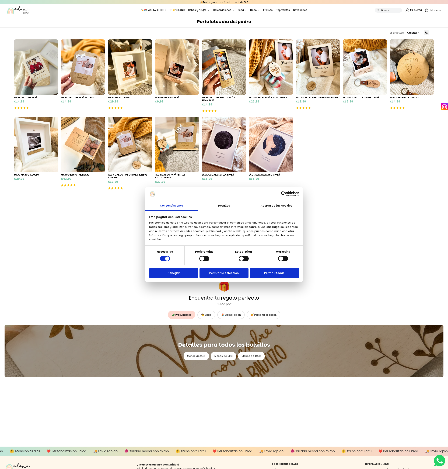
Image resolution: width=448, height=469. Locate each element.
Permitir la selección (224, 273)
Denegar (174, 273)
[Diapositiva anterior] (19, 67)
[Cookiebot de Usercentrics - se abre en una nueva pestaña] (283, 194)
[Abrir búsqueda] (388, 10)
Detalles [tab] (224, 205)
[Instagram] (444, 106)
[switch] (204, 258)
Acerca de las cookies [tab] (276, 205)
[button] (413, 33)
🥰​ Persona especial (263, 315)
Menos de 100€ (251, 356)
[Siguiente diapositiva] (53, 67)
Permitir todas (274, 273)
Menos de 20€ (196, 356)
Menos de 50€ (223, 356)
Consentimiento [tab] (171, 205)
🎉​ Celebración (231, 315)
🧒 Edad (206, 315)
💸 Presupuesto (181, 315)
